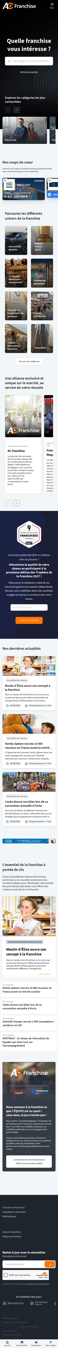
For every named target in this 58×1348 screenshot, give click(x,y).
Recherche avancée (29, 72)
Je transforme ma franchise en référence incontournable (29, 1161)
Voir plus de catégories (29, 361)
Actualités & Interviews (14, 1212)
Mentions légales (10, 1318)
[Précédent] (8, 503)
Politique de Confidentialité (38, 1284)
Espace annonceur (12, 1236)
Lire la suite (44, 974)
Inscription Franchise (12, 1335)
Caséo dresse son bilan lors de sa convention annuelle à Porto (26, 804)
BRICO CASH (23, 185)
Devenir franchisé (11, 1232)
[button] (23, 444)
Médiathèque (9, 1216)
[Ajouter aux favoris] (5, 180)
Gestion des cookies (29, 1326)
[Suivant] (17, 503)
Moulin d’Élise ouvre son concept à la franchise (27, 688)
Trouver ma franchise (13, 1207)
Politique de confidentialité (14, 1322)
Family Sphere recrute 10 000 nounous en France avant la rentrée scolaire (28, 748)
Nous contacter (9, 1330)
